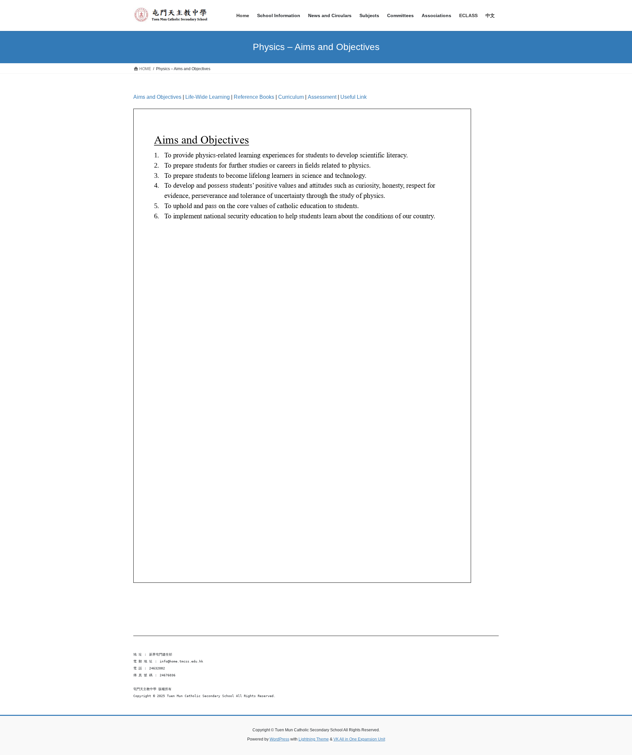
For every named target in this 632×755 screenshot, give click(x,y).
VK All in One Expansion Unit (359, 739)
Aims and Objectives (157, 97)
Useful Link (353, 97)
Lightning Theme (314, 739)
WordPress (279, 739)
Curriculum (291, 97)
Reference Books (254, 97)
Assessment (322, 97)
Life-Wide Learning (207, 97)
